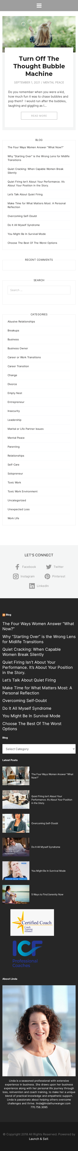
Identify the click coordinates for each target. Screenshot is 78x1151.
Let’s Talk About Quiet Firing (25, 194)
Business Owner (18, 348)
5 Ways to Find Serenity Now (47, 894)
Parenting (14, 446)
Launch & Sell (38, 1139)
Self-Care (13, 464)
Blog (8, 614)
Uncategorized (17, 500)
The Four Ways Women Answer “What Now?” (36, 147)
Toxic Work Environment (23, 491)
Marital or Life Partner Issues (26, 428)
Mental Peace (53, 82)
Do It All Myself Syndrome (24, 225)
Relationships (16, 455)
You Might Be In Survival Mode (27, 233)
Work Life (13, 518)
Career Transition (18, 366)
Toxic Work (14, 482)
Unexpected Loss (19, 509)
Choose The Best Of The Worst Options (32, 242)
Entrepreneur (16, 402)
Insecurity (14, 410)
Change (12, 375)
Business (13, 339)
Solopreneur (15, 473)
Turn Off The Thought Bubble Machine (39, 66)
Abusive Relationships (21, 321)
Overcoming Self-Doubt (22, 216)
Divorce (12, 384)
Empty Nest (15, 393)
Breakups (13, 330)
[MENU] (39, 5)
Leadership (14, 419)
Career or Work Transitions (24, 357)
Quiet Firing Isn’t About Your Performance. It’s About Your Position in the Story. (37, 667)
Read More (39, 115)
